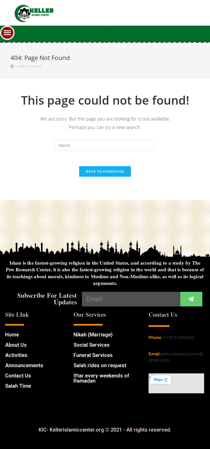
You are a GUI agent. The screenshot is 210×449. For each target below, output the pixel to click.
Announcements (24, 365)
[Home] (12, 66)
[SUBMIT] (191, 299)
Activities (16, 355)
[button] (7, 33)
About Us (16, 345)
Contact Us (18, 376)
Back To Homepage (105, 171)
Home (12, 335)
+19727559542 (178, 337)
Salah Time (18, 386)
